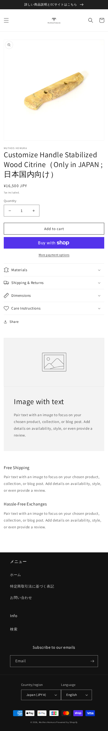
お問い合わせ (21, 597)
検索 (13, 629)
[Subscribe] (92, 661)
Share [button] (14, 321)
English (71, 695)
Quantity (10, 201)
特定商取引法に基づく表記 (32, 586)
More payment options (54, 255)
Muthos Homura (47, 722)
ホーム (15, 574)
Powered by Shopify (67, 722)
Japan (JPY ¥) (36, 695)
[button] (6, 20)
